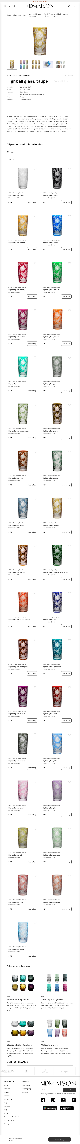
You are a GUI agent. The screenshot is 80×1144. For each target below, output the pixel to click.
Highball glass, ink (49, 619)
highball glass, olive (15, 855)
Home (9, 15)
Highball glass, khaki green (18, 431)
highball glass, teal (15, 384)
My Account (26, 1085)
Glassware (17, 15)
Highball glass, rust (15, 478)
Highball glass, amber (16, 242)
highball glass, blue (50, 761)
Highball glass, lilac (50, 808)
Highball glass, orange (51, 337)
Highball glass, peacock (52, 667)
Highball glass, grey (50, 384)
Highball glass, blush (16, 808)
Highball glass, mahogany (18, 667)
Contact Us (8, 1099)
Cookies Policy (9, 1120)
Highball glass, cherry (16, 290)
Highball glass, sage (50, 478)
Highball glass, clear (16, 195)
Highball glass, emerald (52, 290)
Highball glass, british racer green (55, 572)
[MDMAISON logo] (58, 1083)
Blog (5, 1103)
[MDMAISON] (40, 6)
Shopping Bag (26, 1089)
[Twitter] (74, 1100)
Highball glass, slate (16, 525)
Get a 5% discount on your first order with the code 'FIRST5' (40, 1)
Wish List (25, 1092)
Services (7, 1089)
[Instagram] (63, 1100)
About (6, 1085)
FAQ (5, 1110)
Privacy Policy (8, 1124)
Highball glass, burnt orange (19, 619)
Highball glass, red (50, 714)
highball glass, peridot (51, 855)
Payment (7, 1096)
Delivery (7, 1092)
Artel (25, 15)
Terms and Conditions (11, 1117)
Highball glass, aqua (16, 949)
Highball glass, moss (50, 431)
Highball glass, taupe (51, 525)
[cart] (69, 6)
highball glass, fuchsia (17, 337)
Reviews (7, 1106)
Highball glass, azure (50, 242)
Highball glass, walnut (16, 572)
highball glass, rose (15, 902)
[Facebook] (43, 1100)
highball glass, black (50, 195)
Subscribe (69, 1089)
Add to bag (59, 1139)
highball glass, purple (16, 714)
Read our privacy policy (52, 1095)
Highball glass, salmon (51, 902)
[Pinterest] (53, 1100)
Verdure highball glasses (19, 193)
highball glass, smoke (16, 761)
